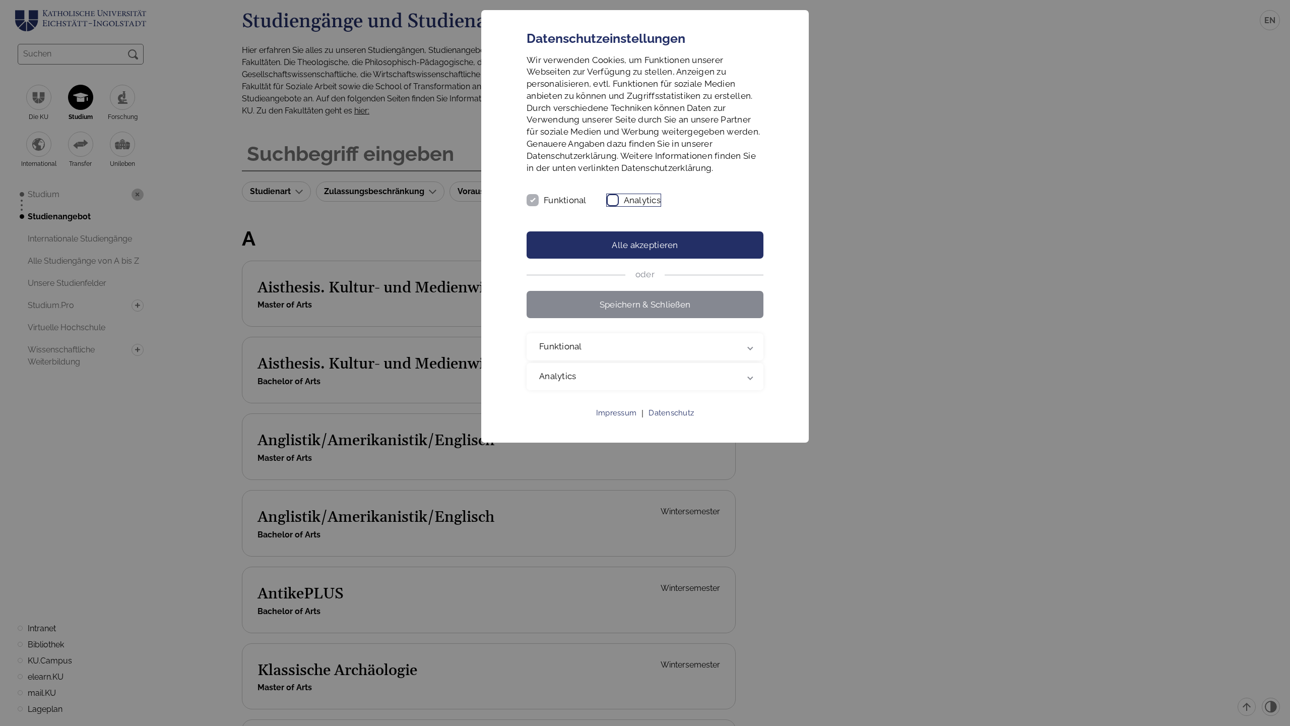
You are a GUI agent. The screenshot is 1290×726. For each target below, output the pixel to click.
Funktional (565, 200)
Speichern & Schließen (645, 304)
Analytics (642, 200)
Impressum (616, 412)
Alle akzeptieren (645, 245)
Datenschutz (671, 412)
